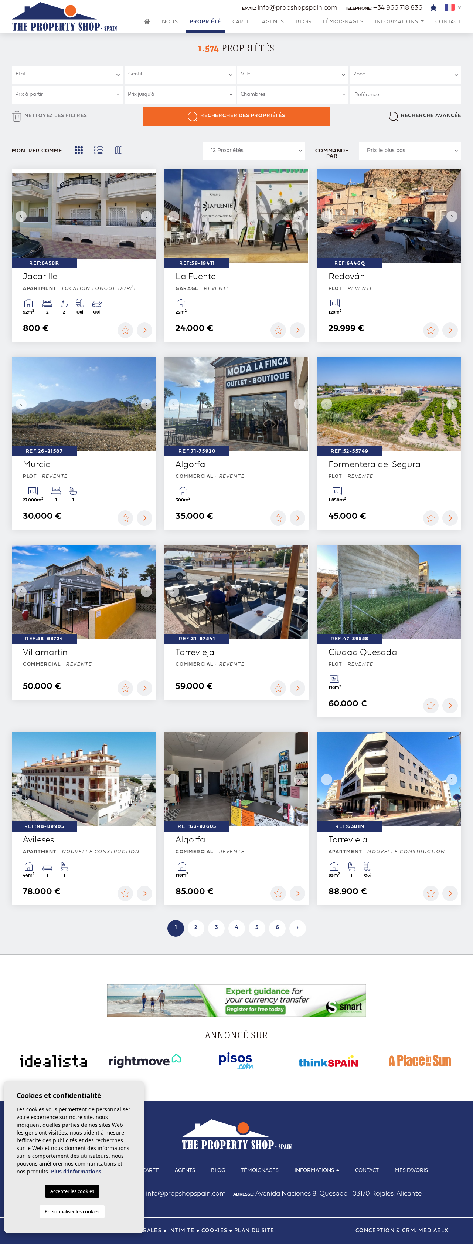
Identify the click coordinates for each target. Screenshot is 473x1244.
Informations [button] (397, 22)
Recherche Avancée (431, 116)
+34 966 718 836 (383, 7)
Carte (241, 22)
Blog (303, 22)
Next (148, 216)
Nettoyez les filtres (55, 116)
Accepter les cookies (72, 1191)
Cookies (214, 1231)
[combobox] (67, 75)
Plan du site (254, 1231)
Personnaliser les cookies (72, 1211)
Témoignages (342, 22)
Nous (170, 22)
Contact (448, 22)
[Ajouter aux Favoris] (125, 330)
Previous (19, 216)
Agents (273, 22)
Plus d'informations (76, 1171)
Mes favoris (411, 1170)
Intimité (181, 1231)
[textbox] (70, 74)
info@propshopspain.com (289, 7)
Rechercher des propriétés (242, 116)
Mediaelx (433, 1231)
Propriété (205, 22)
